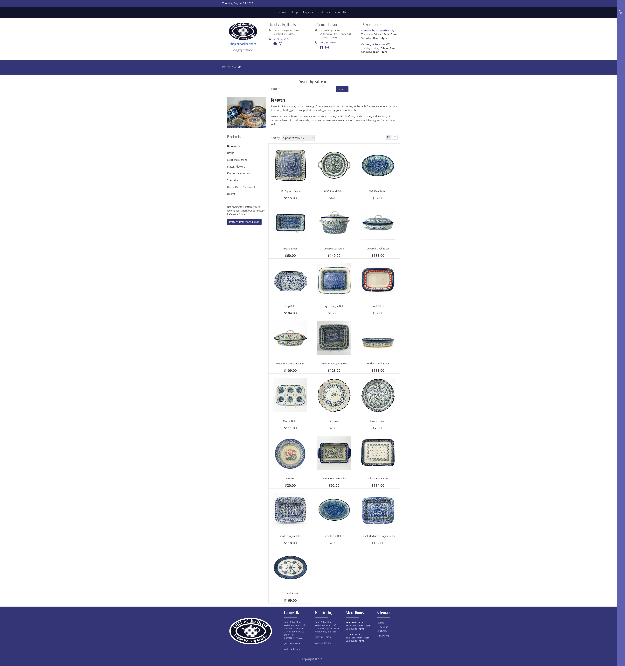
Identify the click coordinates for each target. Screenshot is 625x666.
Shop (294, 12)
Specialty (232, 180)
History (325, 12)
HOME (380, 623)
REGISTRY (383, 627)
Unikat (231, 194)
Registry (308, 12)
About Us (340, 12)
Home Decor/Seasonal (241, 187)
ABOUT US (383, 635)
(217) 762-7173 (281, 38)
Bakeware (278, 100)
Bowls (230, 153)
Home (282, 12)
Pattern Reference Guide (244, 222)
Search (342, 89)
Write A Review (292, 649)
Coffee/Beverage (237, 160)
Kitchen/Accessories (239, 173)
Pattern (275, 89)
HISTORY (382, 631)
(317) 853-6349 (328, 42)
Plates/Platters (236, 166)
